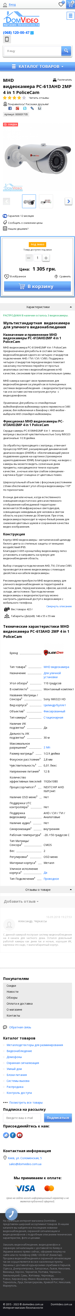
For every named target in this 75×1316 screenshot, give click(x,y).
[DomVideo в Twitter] (6, 1135)
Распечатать (65, 79)
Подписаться (58, 1118)
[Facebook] (13, 1135)
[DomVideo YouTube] (20, 1135)
